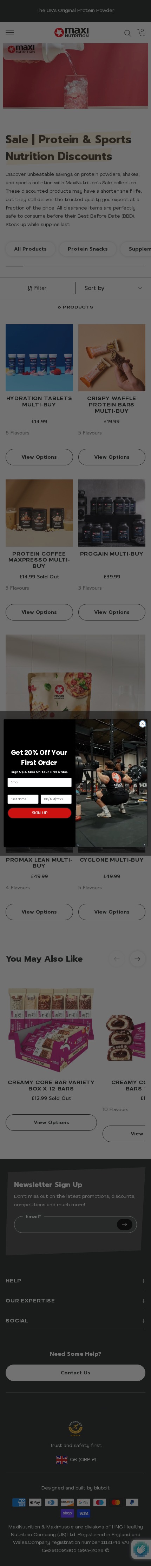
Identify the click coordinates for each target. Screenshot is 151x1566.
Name (12, 791)
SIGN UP (39, 813)
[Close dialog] (142, 724)
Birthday (48, 791)
